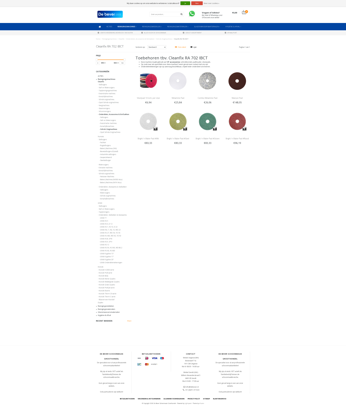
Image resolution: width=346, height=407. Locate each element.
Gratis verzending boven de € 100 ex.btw (116, 33)
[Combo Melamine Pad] (207, 81)
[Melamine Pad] (178, 81)
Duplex (100, 303)
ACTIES (109, 26)
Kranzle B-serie (104, 291)
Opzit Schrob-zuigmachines (109, 102)
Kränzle (100, 267)
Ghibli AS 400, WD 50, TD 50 (110, 236)
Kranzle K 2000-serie (106, 270)
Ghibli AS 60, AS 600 (107, 251)
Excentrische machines (107, 93)
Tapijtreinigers (104, 212)
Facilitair (103, 142)
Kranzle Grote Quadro (107, 285)
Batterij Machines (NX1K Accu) (110, 182)
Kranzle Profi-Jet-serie (107, 288)
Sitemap (206, 399)
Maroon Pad (237, 98)
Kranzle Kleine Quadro (107, 279)
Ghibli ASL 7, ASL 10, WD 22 (110, 230)
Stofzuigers (103, 85)
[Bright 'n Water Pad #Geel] (178, 121)
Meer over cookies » (211, 3)
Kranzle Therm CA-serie (107, 294)
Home (98, 39)
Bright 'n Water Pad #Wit (148, 138)
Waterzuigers (104, 165)
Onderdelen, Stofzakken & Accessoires (113, 215)
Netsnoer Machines (107, 177)
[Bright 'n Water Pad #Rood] (237, 121)
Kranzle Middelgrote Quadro (109, 282)
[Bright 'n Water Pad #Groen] (207, 121)
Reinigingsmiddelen (151, 26)
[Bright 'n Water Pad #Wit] (148, 121)
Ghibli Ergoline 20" (107, 260)
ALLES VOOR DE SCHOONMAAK (155, 33)
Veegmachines (104, 105)
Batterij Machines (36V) (108, 148)
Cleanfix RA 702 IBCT (181, 39)
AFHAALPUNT (232, 33)
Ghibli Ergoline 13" (107, 254)
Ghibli (100, 203)
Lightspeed (188, 403)
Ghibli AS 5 (104, 221)
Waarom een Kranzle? (107, 300)
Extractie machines (105, 168)
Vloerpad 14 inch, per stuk (148, 98)
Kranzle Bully (103, 276)
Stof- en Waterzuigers (106, 88)
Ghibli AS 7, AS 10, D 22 (108, 227)
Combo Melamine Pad (207, 98)
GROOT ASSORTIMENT (193, 33)
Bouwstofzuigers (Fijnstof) (109, 151)
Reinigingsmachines (126, 26)
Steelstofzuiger (105, 160)
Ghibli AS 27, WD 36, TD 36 (110, 233)
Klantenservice (219, 399)
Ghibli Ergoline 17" (107, 257)
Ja (185, 3)
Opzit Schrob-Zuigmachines (110, 132)
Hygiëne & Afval (232, 26)
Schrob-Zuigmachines (164, 39)
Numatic (101, 136)
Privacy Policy (194, 399)
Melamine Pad (178, 98)
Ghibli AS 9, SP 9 (106, 242)
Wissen (129, 321)
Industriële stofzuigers (108, 154)
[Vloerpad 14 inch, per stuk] (148, 81)
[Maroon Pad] (237, 81)
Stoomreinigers (104, 108)
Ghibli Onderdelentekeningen (111, 263)
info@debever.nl (192, 387)
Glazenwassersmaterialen (206, 26)
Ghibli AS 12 (104, 245)
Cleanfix (121, 39)
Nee (197, 3)
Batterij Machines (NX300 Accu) (111, 179)
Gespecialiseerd (106, 157)
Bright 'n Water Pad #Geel (178, 138)
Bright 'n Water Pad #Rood (237, 138)
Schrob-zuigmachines (106, 99)
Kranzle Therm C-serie (107, 297)
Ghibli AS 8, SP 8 (106, 239)
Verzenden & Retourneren (149, 399)
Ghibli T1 (103, 218)
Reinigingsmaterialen (177, 26)
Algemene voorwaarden (174, 399)
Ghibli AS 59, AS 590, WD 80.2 (111, 248)
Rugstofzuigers (105, 145)
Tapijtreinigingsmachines (108, 91)
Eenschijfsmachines (106, 96)
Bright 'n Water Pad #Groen (207, 138)
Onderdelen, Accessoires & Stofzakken (140, 39)
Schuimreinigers (105, 111)
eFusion (201, 403)
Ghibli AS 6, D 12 (106, 224)
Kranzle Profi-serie (105, 273)
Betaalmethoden (127, 399)
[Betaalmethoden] (139, 358)
